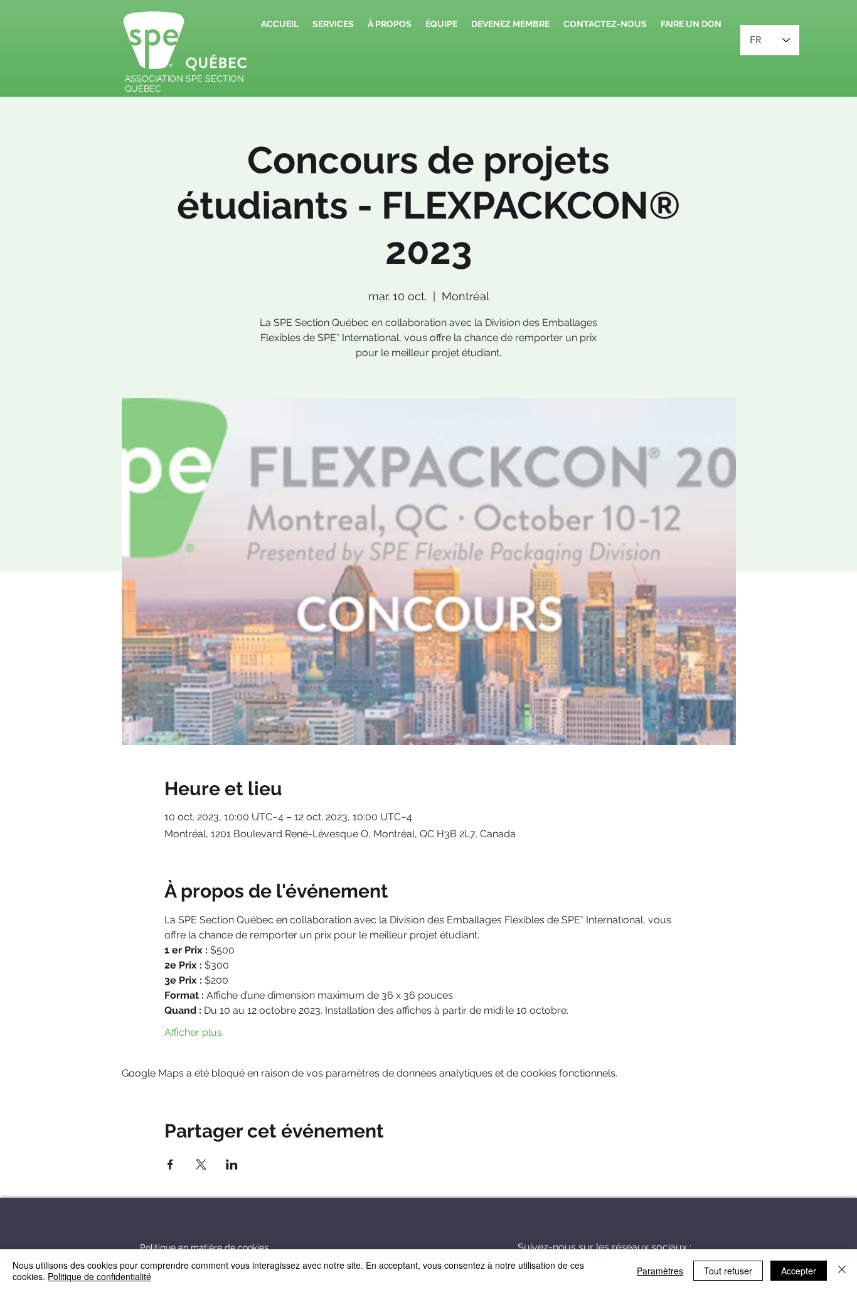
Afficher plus (193, 1032)
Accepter (798, 1270)
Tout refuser (728, 1270)
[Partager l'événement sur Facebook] (170, 1164)
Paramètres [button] (660, 1270)
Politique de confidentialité (99, 1276)
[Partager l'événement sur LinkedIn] (232, 1164)
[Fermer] (841, 1270)
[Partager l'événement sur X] (201, 1164)
